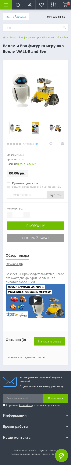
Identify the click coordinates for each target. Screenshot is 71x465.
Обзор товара (17, 255)
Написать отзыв (50, 341)
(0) (36, 144)
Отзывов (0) (14, 264)
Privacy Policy (26, 405)
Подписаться (55, 398)
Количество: (15, 208)
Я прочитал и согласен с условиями (33, 405)
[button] (29, 5)
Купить (55, 195)
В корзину (35, 225)
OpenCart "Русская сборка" (42, 450)
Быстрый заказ (35, 238)
